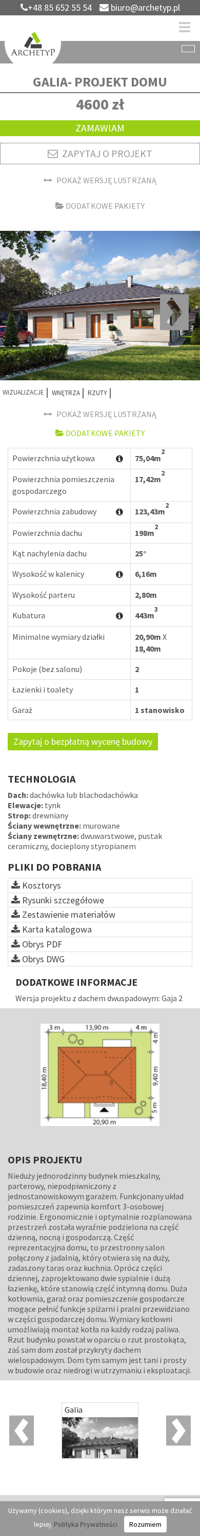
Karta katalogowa (56, 929)
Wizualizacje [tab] (23, 392)
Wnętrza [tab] (66, 392)
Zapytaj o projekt (105, 153)
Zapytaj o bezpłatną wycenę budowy (82, 741)
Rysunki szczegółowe (62, 900)
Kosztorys (40, 885)
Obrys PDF (41, 944)
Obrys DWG (42, 959)
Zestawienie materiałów (67, 914)
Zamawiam (100, 127)
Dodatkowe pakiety (104, 206)
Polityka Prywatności (85, 1524)
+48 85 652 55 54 (60, 7)
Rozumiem (145, 1524)
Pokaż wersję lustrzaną (104, 180)
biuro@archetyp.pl (144, 7)
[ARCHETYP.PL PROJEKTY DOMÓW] (33, 44)
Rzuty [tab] (97, 392)
